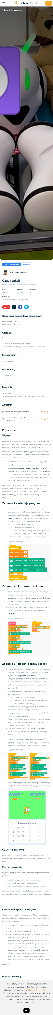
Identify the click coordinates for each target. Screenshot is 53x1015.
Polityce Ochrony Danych (38, 990)
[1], (8, 964)
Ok (26, 1010)
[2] (10, 964)
